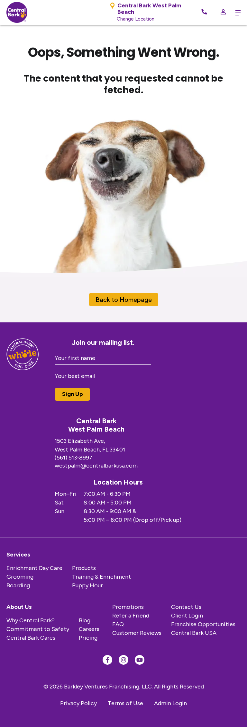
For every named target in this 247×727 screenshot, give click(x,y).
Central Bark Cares (30, 637)
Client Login (187, 615)
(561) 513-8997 (73, 457)
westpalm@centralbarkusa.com (96, 465)
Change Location (135, 19)
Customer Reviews (136, 632)
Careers (89, 629)
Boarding (18, 585)
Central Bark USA (193, 632)
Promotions (128, 606)
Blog (84, 620)
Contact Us (186, 606)
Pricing (88, 637)
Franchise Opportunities (203, 624)
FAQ (118, 624)
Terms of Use (125, 703)
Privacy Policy (78, 703)
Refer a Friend (130, 615)
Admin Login (170, 703)
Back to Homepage (124, 299)
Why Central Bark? (30, 620)
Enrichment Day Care (34, 568)
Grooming (19, 576)
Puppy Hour (87, 585)
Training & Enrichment (101, 576)
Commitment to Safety (37, 629)
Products (84, 568)
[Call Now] (204, 12)
